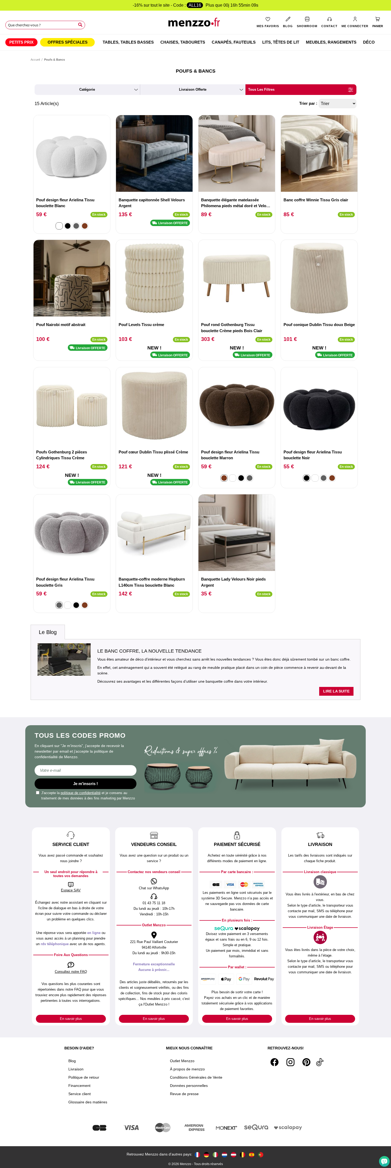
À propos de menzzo (187, 1069)
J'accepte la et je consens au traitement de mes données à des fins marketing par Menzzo (88, 795)
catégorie (87, 89)
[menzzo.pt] (261, 1154)
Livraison (76, 1069)
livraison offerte (192, 89)
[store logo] (195, 24)
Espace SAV (71, 890)
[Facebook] (274, 1062)
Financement (79, 1085)
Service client (79, 1094)
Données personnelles (189, 1085)
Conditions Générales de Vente (196, 1077)
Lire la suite (336, 691)
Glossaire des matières (87, 1102)
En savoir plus (71, 1019)
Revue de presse (184, 1094)
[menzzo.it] (215, 1154)
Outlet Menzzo (182, 1061)
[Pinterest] (306, 1062)
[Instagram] (290, 1062)
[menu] (195, 42)
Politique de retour (83, 1077)
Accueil (35, 59)
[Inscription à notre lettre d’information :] (85, 770)
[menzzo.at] (234, 1154)
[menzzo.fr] (197, 1154)
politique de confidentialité (81, 793)
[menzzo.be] (243, 1154)
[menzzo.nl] (224, 1154)
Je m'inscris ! (85, 783)
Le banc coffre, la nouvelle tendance (149, 651)
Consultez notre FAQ (71, 972)
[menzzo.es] (252, 1154)
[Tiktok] (320, 1062)
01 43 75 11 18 (154, 903)
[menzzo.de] (206, 1154)
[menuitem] (21, 42)
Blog (72, 1061)
